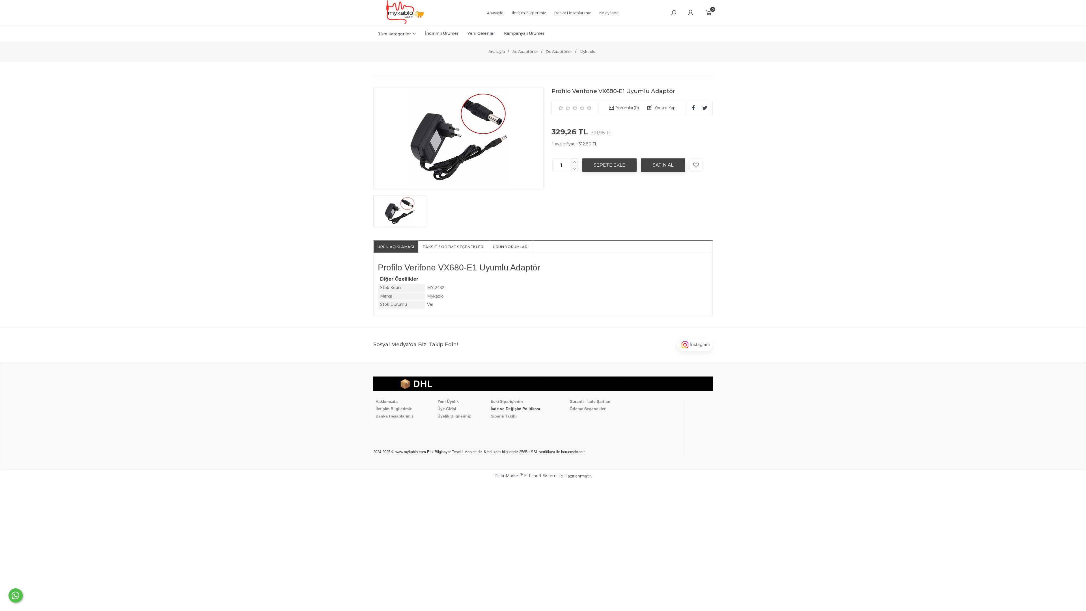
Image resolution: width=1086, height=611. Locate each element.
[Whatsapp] (15, 595)
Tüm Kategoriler (394, 33)
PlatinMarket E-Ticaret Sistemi (525, 475)
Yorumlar (627, 107)
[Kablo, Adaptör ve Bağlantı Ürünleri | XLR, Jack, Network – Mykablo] (405, 22)
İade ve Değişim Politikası (515, 408)
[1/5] (560, 108)
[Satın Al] (663, 165)
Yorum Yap (665, 107)
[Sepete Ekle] (609, 165)
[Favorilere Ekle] (696, 165)
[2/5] (564, 108)
